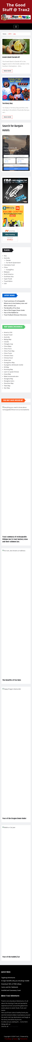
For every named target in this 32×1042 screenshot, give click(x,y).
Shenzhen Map (8, 383)
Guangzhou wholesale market (13, 365)
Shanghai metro (9, 381)
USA (5, 283)
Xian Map (7, 388)
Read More (7, 71)
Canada (6, 342)
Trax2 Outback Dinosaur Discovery (15, 315)
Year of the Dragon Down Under (14, 310)
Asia (5, 256)
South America (8, 274)
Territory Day (7, 103)
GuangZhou (10, 270)
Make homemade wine (11, 376)
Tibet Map (7, 386)
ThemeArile (23, 1039)
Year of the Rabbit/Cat (11, 313)
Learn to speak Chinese (11, 372)
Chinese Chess (8, 355)
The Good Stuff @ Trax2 (16, 7)
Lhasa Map (7, 374)
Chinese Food (8, 358)
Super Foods (8, 279)
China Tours (8, 349)
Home (4, 34)
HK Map (6, 367)
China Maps (7, 346)
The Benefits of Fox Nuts (12, 308)
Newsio (15, 1039)
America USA (8, 332)
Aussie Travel (8, 335)
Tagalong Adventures (8, 978)
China (6, 267)
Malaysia (6, 272)
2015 (9, 34)
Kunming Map (8, 369)
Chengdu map (8, 344)
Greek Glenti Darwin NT (11, 57)
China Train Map (9, 351)
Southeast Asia (8, 276)
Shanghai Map (8, 379)
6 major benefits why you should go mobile (15, 981)
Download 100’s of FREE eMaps (11, 984)
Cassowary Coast (9, 265)
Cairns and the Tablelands (9, 987)
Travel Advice (8, 281)
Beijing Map (7, 339)
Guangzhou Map (9, 362)
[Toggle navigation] (16, 26)
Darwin (8, 260)
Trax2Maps (8, 1039)
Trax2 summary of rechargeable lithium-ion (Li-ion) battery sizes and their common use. (15, 303)
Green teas (7, 360)
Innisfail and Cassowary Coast (11, 990)
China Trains (8, 353)
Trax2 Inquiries (13, 1026)
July (14, 34)
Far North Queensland (13, 263)
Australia (7, 258)
